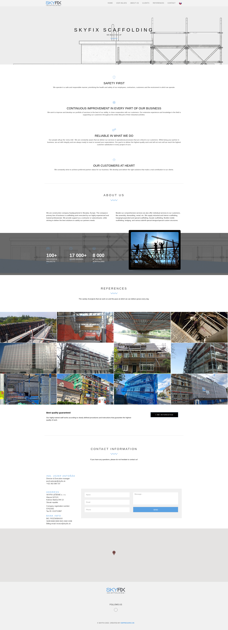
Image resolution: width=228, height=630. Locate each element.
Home (110, 3)
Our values (121, 3)
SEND (155, 510)
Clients (145, 3)
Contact (172, 3)
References (158, 3)
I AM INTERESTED (164, 415)
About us (134, 3)
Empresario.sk (127, 623)
